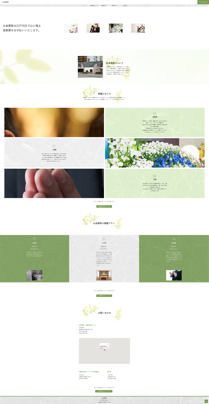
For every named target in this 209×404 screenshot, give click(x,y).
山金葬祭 (5, 2)
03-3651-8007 (84, 331)
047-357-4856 (84, 378)
